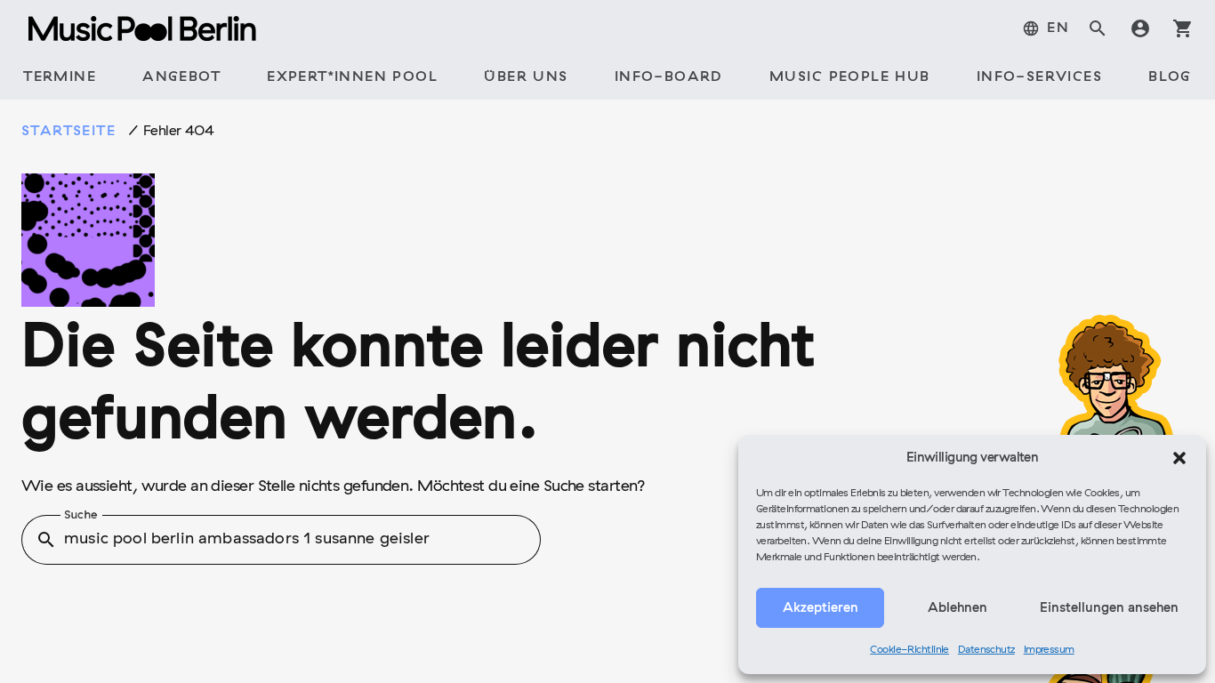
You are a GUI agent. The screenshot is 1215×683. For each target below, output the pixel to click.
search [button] (46, 539)
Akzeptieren (820, 608)
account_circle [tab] (1140, 28)
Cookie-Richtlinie (909, 650)
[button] (1179, 458)
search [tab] (1097, 28)
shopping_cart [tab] (1183, 28)
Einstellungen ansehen (1109, 608)
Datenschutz (986, 650)
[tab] (1045, 28)
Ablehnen (957, 608)
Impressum (1049, 650)
